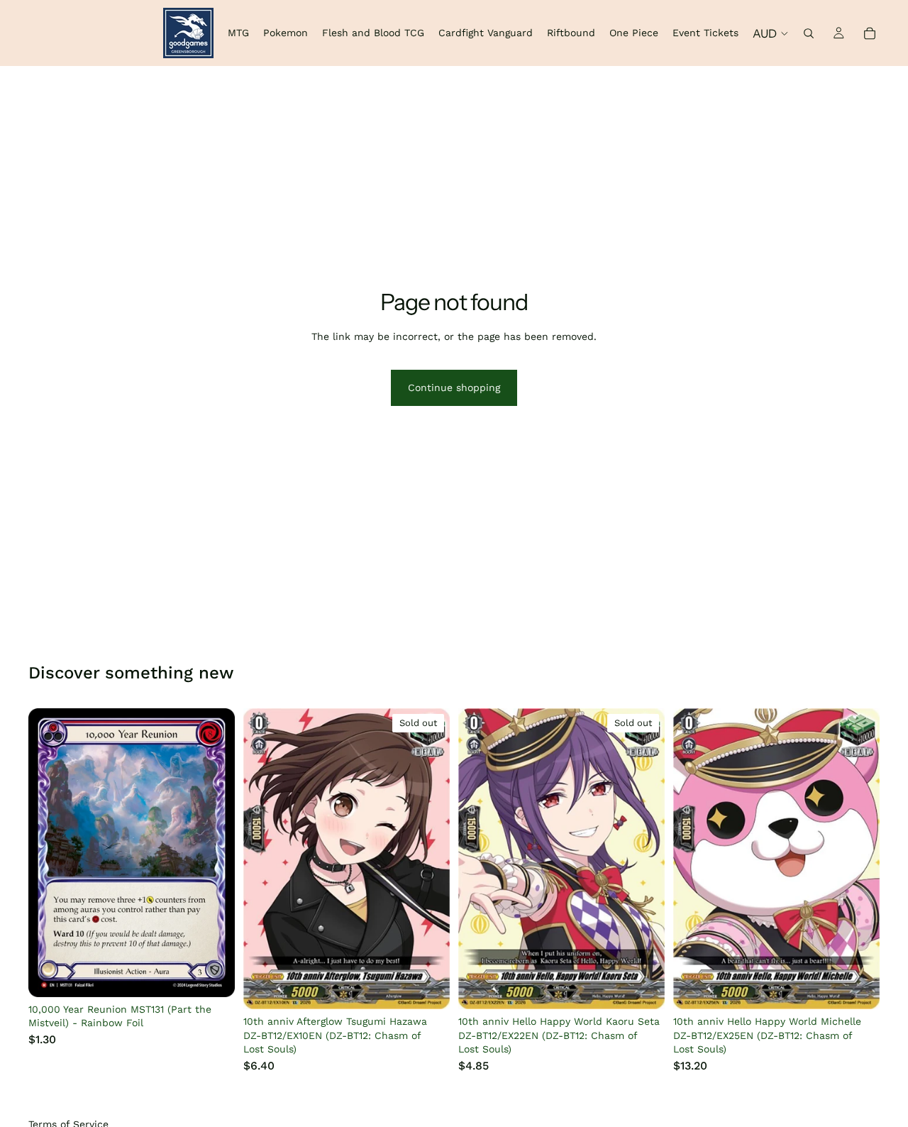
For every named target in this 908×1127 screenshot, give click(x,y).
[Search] (808, 33)
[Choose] (213, 975)
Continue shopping (454, 387)
